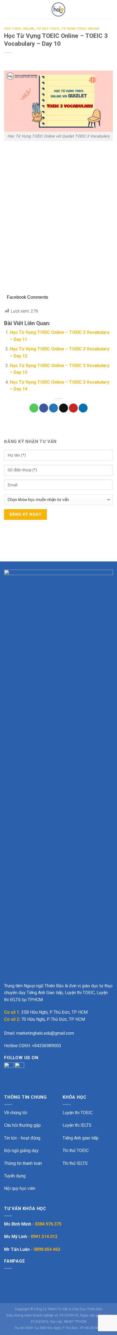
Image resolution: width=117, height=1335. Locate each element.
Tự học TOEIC (48, 28)
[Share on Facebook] (43, 408)
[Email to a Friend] (63, 408)
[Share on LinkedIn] (83, 408)
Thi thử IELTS (75, 1163)
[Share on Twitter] (53, 408)
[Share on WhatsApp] (33, 408)
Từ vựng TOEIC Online (80, 28)
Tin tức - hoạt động (22, 1138)
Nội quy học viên (19, 1188)
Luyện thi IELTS (77, 1125)
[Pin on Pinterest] (73, 408)
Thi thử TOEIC (76, 1150)
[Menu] (7, 9)
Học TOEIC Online (19, 28)
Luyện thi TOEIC (78, 1112)
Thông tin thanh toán (23, 1163)
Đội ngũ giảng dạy (21, 1150)
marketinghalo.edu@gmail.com (45, 1033)
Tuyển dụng (15, 1175)
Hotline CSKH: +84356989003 (32, 1045)
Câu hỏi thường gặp (22, 1125)
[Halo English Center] (58, 9)
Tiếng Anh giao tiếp (80, 1138)
